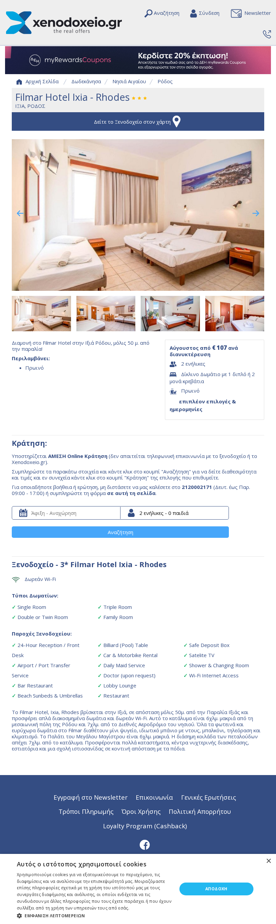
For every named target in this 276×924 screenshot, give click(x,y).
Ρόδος (165, 81)
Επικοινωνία (154, 797)
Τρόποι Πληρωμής (86, 811)
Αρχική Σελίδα (42, 81)
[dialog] (138, 889)
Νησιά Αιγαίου (129, 81)
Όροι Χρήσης (141, 811)
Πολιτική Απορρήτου (200, 811)
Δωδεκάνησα (86, 81)
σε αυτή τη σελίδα (131, 493)
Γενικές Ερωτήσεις (208, 797)
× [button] (268, 861)
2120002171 (197, 487)
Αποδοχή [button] (216, 889)
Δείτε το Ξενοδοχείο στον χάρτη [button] (132, 121)
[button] (94, 915)
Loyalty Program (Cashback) (145, 826)
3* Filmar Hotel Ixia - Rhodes (113, 564)
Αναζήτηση (120, 532)
